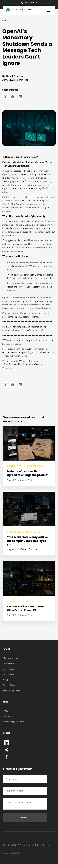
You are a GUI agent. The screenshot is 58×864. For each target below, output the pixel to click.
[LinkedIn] (6, 742)
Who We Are (8, 674)
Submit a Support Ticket (13, 721)
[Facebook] (6, 756)
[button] (48, 10)
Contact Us (8, 716)
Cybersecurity (9, 663)
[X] (6, 749)
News (5, 680)
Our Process (8, 669)
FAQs (5, 711)
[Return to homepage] (17, 10)
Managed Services (11, 658)
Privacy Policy (9, 685)
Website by (11, 853)
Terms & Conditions (11, 690)
